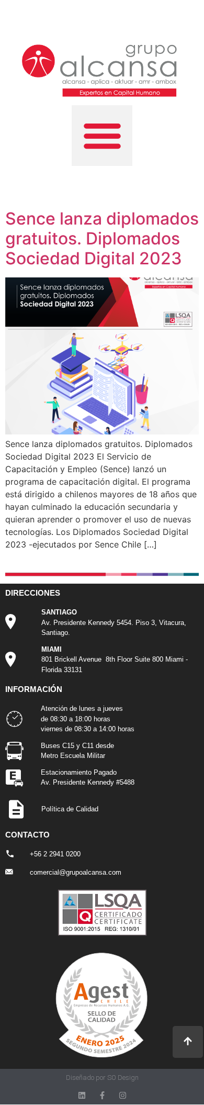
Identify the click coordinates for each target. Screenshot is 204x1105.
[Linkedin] (82, 1095)
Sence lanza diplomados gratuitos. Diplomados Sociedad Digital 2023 (102, 238)
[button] (102, 135)
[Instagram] (123, 1095)
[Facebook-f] (102, 1095)
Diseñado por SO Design (102, 1077)
